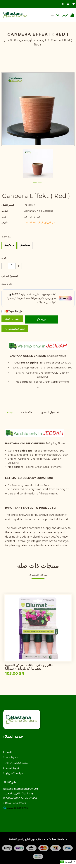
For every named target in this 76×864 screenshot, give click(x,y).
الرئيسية (41, 40)
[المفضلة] (73, 4)
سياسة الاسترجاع (14, 773)
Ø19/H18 (9, 245)
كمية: (4, 258)
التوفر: (4, 222)
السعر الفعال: (8, 204)
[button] (68, 862)
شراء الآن (41, 319)
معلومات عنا (12, 757)
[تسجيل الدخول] (63, 4)
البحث (9, 751)
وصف (9, 412)
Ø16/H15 (25, 245)
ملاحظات (26, 412)
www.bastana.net (17, 807)
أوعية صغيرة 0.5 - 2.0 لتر (18, 40)
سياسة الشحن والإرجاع (17, 762)
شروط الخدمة (13, 767)
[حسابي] (69, 4)
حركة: (4, 216)
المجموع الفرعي (9, 275)
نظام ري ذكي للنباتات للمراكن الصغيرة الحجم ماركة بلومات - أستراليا (29, 666)
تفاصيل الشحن (50, 412)
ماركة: (4, 210)
